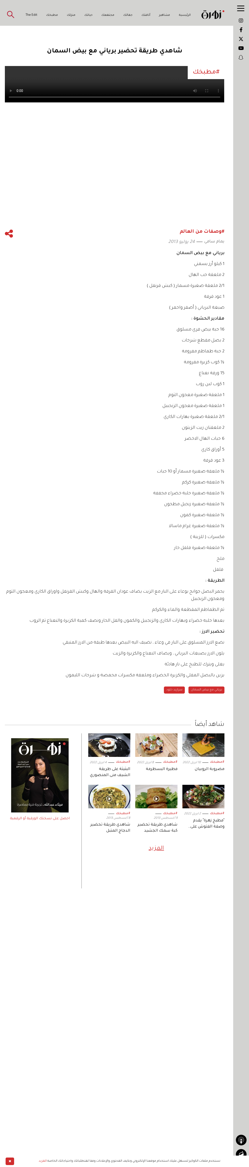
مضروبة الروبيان (209, 769)
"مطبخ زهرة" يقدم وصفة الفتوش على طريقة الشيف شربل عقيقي (205, 824)
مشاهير (164, 15)
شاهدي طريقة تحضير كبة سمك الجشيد (157, 828)
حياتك (88, 15)
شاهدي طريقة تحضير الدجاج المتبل (110, 828)
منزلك (71, 15)
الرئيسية (185, 15)
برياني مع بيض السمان (206, 690)
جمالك (128, 15)
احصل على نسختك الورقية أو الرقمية (40, 819)
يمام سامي (214, 242)
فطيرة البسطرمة (161, 769)
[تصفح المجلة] (241, 1154)
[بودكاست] (241, 1140)
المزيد (156, 848)
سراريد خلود (174, 690)
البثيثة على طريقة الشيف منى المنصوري (110, 772)
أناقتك (146, 15)
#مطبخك (217, 762)
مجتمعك (107, 15)
